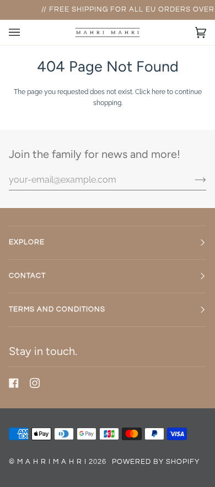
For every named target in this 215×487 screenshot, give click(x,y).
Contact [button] (27, 276)
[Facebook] (14, 383)
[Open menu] (25, 32)
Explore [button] (27, 242)
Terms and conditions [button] (57, 309)
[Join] (191, 179)
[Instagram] (35, 383)
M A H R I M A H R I (52, 462)
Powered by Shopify (156, 462)
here (158, 91)
